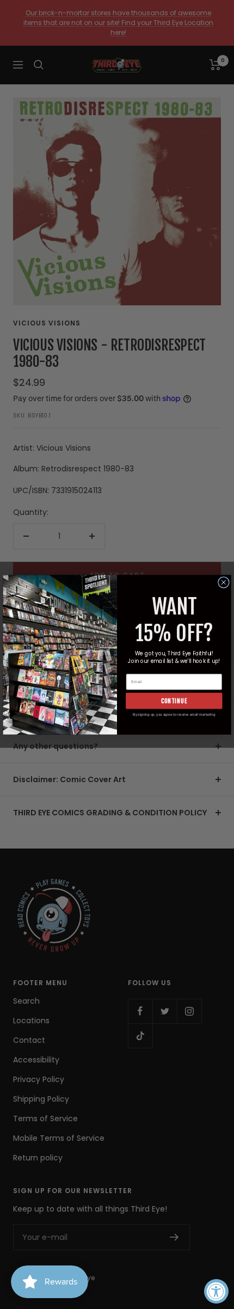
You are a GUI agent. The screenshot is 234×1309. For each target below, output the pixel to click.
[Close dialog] (224, 582)
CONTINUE (174, 700)
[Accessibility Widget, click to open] (216, 1291)
